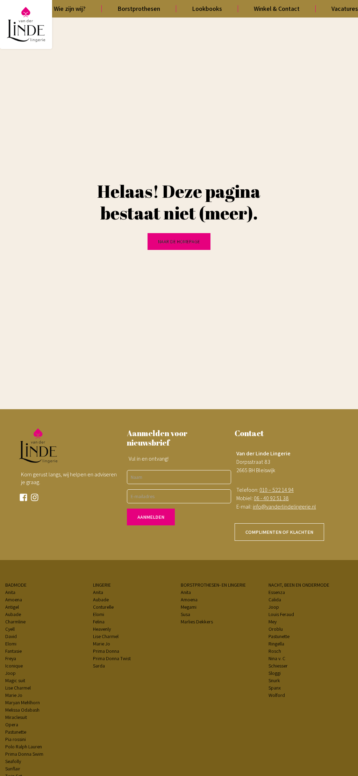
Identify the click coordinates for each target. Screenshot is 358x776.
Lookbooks (207, 9)
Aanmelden (150, 517)
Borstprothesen (138, 9)
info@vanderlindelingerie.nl (284, 506)
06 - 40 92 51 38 (271, 498)
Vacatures (344, 9)
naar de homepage (179, 241)
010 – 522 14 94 (276, 490)
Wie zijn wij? (70, 9)
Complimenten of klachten (279, 532)
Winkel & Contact (277, 9)
